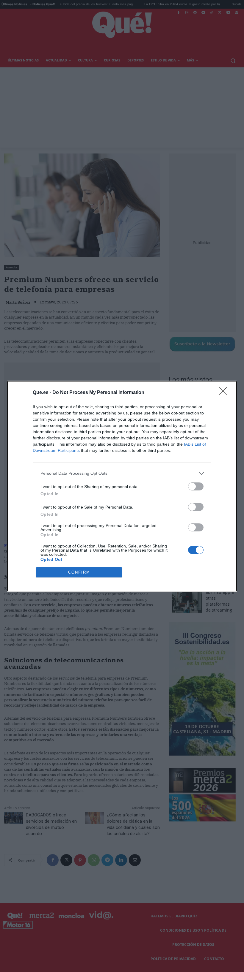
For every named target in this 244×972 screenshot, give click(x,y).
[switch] (196, 486)
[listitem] (122, 473)
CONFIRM (79, 572)
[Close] (225, 392)
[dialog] (122, 486)
